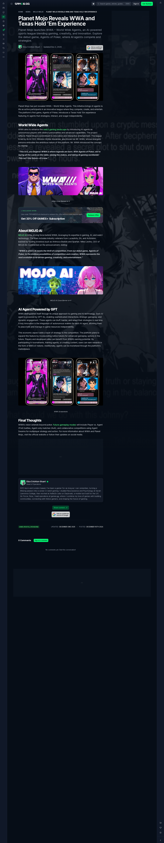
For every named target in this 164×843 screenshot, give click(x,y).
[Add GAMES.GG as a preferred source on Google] (94, 47)
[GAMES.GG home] (22, 4)
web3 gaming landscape (55, 129)
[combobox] (93, 4)
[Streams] (161, 833)
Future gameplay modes (64, 425)
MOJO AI (22, 235)
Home (20, 12)
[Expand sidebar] (11, 4)
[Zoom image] (60, 181)
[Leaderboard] (161, 828)
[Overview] (161, 3)
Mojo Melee (38, 12)
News (28, 12)
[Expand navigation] (161, 840)
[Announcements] (161, 823)
